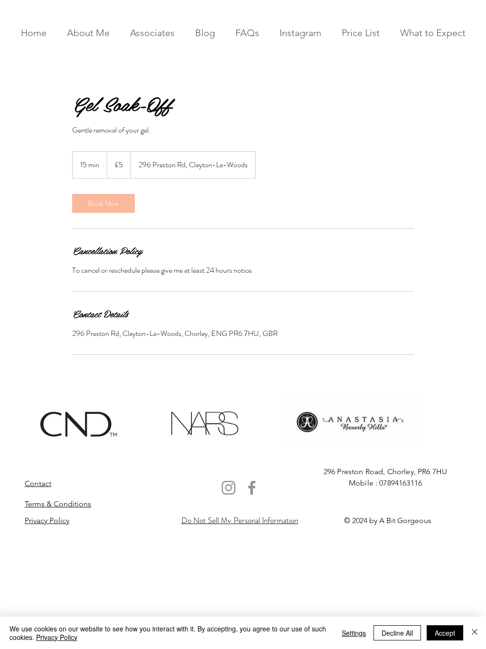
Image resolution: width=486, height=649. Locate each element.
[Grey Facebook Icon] (252, 487)
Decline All (397, 633)
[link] (103, 203)
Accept (445, 633)
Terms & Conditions (58, 503)
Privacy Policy (56, 637)
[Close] (474, 632)
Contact (38, 483)
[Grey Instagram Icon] (228, 487)
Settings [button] (354, 633)
